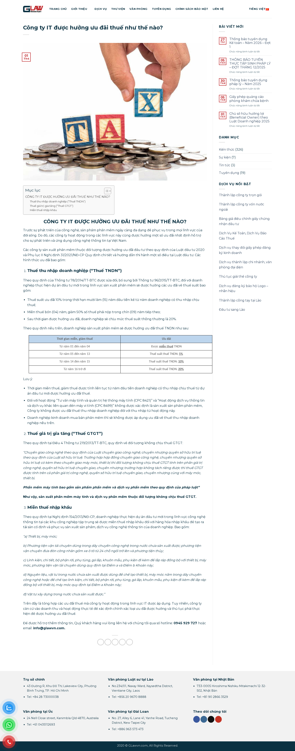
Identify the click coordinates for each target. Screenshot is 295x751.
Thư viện (118, 8)
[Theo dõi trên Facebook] (196, 719)
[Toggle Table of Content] (105, 191)
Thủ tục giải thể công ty (238, 276)
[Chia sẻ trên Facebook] (100, 642)
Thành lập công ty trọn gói (240, 195)
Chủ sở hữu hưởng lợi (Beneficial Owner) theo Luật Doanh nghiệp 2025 (249, 117)
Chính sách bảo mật (191, 8)
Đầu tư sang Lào (232, 310)
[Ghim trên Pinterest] (122, 642)
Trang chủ (58, 8)
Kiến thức (226, 149)
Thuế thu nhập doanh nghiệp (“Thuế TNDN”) (57, 201)
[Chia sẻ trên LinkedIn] (129, 642)
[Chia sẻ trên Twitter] (108, 642)
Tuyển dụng (161, 8)
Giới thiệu (79, 8)
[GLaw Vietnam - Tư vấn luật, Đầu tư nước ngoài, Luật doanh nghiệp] (33, 9)
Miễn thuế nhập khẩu (43, 210)
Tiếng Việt (257, 8)
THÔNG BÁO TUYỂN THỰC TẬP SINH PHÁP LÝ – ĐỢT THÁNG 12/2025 (250, 63)
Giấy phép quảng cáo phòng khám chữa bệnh (249, 99)
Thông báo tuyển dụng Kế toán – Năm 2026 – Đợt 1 (250, 43)
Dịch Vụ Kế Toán (232, 233)
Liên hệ (218, 8)
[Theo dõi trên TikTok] (211, 719)
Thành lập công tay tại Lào (240, 300)
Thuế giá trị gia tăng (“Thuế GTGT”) (51, 205)
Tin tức (224, 165)
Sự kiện (225, 157)
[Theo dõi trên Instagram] (203, 719)
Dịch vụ (101, 8)
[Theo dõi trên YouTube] (218, 719)
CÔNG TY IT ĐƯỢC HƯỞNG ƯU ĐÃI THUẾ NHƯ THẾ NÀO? (67, 197)
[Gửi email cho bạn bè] (115, 642)
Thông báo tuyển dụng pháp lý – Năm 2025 (248, 82)
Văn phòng (138, 8)
